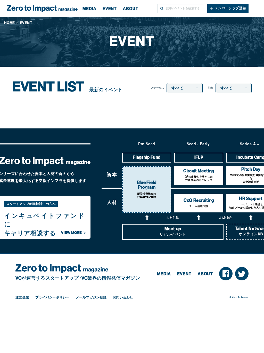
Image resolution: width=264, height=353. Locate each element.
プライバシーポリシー (52, 297)
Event (184, 273)
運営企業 (22, 297)
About (205, 273)
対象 (210, 88)
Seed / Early (198, 143)
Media (164, 273)
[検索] (162, 8)
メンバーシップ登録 (230, 8)
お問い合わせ (123, 297)
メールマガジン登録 (91, 297)
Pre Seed (146, 143)
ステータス (157, 88)
